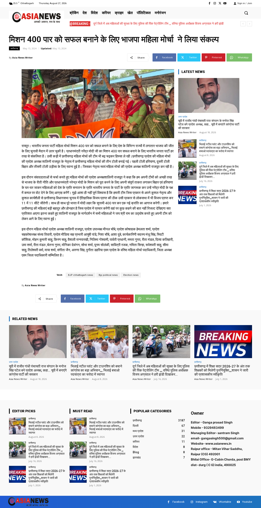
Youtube (247, 501)
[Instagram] (214, 3)
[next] (249, 23)
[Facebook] (209, 3)
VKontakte (225, 501)
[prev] (243, 23)
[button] (246, 13)
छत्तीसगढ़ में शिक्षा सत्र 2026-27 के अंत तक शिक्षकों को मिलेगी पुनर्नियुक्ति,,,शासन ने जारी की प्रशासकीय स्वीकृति (217, 196)
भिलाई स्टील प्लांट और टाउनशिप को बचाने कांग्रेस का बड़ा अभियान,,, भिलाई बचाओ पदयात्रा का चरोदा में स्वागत (218, 148)
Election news (130, 275)
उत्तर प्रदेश (182, 116)
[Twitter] (219, 3)
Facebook (179, 501)
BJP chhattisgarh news (80, 275)
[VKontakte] (214, 502)
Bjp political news (108, 275)
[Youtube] (225, 3)
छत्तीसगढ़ (14, 48)
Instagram (202, 501)
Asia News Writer (22, 57)
